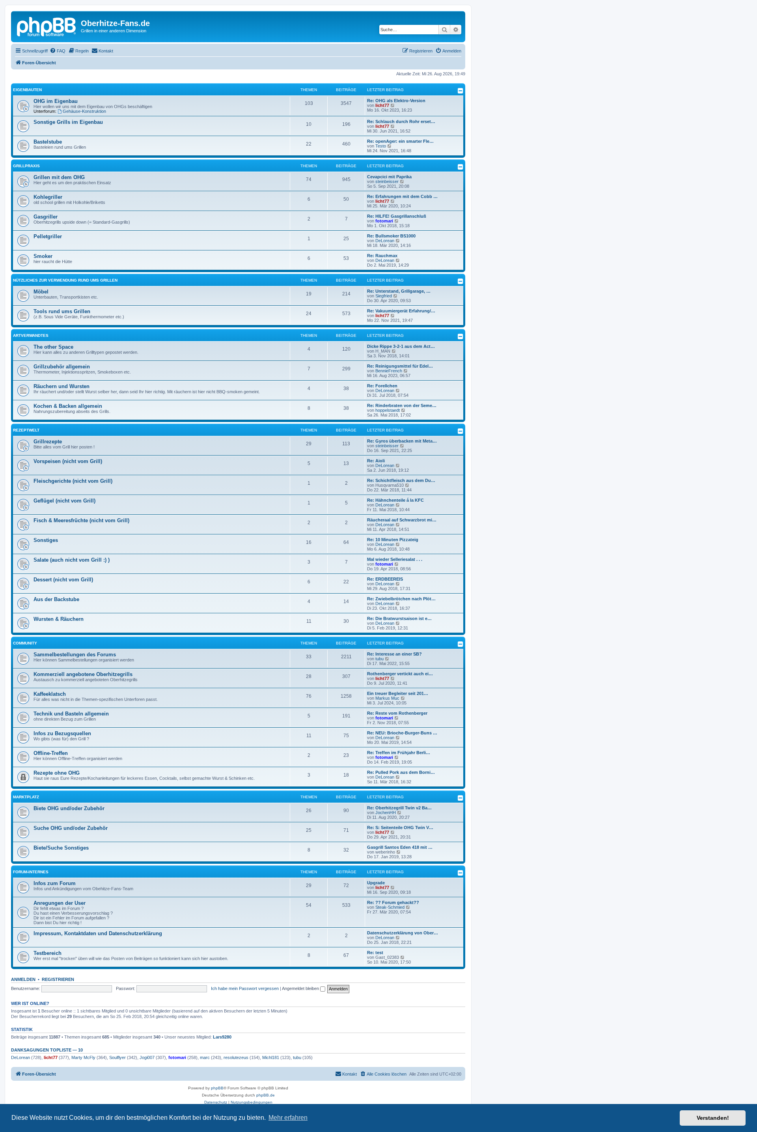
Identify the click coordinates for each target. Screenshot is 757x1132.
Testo (380, 146)
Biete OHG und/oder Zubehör (69, 808)
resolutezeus (236, 1057)
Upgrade (376, 882)
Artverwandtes (30, 335)
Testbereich (48, 953)
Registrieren (58, 979)
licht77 (382, 105)
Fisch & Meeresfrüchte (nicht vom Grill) (81, 520)
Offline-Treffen (51, 753)
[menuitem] (57, 51)
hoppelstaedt (387, 410)
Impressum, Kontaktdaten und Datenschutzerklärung (98, 933)
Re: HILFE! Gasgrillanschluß (396, 216)
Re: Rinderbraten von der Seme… (401, 405)
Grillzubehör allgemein (62, 367)
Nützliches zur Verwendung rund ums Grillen (65, 280)
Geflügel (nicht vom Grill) (64, 501)
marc (205, 1057)
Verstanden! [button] (713, 1118)
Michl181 (270, 1057)
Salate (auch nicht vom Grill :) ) (72, 560)
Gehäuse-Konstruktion (84, 111)
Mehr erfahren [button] (288, 1117)
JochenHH (385, 812)
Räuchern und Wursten (61, 386)
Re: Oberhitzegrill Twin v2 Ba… (399, 807)
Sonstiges (46, 540)
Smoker (43, 256)
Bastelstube (48, 142)
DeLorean (384, 240)
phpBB (217, 1088)
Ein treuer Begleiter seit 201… (397, 693)
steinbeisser (387, 181)
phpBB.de (265, 1095)
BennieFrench (388, 370)
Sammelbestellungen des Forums (75, 655)
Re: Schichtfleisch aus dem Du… (401, 480)
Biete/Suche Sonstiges (61, 848)
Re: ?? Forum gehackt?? (393, 902)
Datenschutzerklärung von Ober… (402, 932)
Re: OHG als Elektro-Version (396, 100)
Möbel (41, 292)
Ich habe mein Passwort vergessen (245, 988)
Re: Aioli (376, 460)
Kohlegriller (48, 197)
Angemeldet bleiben (301, 988)
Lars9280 (222, 1037)
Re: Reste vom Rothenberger (397, 713)
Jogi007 (147, 1057)
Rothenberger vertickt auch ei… (400, 673)
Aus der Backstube (56, 599)
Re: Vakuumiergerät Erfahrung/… (401, 310)
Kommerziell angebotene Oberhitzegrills (83, 674)
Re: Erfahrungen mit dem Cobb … (402, 196)
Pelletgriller (48, 236)
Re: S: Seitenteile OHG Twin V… (400, 827)
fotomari (384, 221)
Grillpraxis (26, 166)
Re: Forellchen (382, 385)
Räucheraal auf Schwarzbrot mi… (401, 519)
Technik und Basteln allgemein (71, 714)
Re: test (375, 952)
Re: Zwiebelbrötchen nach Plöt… (401, 598)
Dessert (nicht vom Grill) (63, 580)
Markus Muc (387, 698)
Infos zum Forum (55, 883)
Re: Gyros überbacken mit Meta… (402, 441)
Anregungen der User (60, 903)
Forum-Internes (30, 872)
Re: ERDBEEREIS (385, 579)
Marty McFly (83, 1057)
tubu (379, 658)
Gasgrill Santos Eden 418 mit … (400, 847)
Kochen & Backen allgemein (68, 406)
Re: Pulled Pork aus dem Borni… (401, 772)
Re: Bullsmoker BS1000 (391, 235)
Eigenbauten (27, 90)
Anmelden (23, 979)
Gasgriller (46, 217)
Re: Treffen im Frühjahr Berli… (398, 752)
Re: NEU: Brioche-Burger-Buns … (402, 732)
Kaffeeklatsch (50, 694)
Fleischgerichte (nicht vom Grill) (73, 481)
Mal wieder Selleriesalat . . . (394, 559)
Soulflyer (117, 1057)
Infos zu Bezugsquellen (62, 733)
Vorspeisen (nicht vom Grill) (68, 461)
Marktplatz (26, 797)
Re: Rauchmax (382, 255)
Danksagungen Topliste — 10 (47, 1050)
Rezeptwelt (26, 430)
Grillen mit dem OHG (59, 177)
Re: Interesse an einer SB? (394, 654)
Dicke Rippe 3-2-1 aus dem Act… (401, 346)
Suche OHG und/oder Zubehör (71, 828)
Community (25, 643)
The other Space (53, 347)
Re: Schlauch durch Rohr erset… (401, 121)
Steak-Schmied (390, 907)
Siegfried (383, 295)
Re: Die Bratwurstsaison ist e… (399, 618)
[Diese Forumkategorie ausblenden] (460, 91)
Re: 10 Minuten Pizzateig (392, 539)
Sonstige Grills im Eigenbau (68, 122)
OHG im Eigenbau (56, 101)
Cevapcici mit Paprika (389, 176)
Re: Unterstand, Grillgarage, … (399, 291)
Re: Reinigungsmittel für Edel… (400, 366)
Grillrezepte (48, 442)
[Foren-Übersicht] (47, 25)
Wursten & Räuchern (59, 619)
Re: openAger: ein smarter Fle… (400, 141)
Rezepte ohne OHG (57, 773)
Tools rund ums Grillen (62, 311)
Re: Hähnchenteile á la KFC (395, 500)
